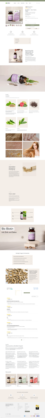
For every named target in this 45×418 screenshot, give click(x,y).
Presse (18, 409)
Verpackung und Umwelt (20, 406)
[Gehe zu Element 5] (15, 25)
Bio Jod (17, 385)
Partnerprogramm (19, 408)
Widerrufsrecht (26, 408)
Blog (18, 410)
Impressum (26, 409)
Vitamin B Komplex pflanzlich (8, 385)
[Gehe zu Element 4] (12, 25)
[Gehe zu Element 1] (6, 25)
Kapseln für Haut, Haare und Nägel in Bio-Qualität (33, 272)
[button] (26, 8)
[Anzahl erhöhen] (28, 21)
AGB (25, 405)
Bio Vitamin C (30, 385)
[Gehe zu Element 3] (10, 25)
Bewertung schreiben (27, 292)
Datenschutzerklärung (27, 406)
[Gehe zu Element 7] (19, 25)
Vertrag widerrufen (27, 411)
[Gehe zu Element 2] (8, 25)
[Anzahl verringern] (26, 21)
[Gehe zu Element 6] (17, 25)
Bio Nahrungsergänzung (20, 407)
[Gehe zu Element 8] (21, 25)
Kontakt (25, 410)
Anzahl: (26, 20)
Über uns (18, 405)
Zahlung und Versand (27, 407)
